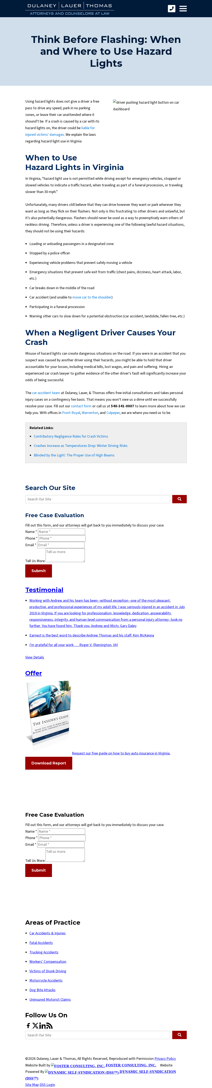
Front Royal (71, 412)
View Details (34, 657)
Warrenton (90, 412)
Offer (33, 673)
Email (30, 545)
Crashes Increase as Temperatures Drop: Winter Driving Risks (81, 445)
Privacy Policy (165, 1058)
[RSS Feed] (49, 1027)
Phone (31, 538)
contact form (81, 406)
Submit (38, 571)
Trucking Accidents (43, 952)
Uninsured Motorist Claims (50, 999)
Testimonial (44, 589)
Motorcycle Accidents (46, 980)
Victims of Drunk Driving (47, 971)
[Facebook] (28, 1027)
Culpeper (113, 412)
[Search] (179, 499)
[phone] (171, 8)
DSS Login (47, 1084)
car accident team (46, 392)
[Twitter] (35, 1027)
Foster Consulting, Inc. (130, 1065)
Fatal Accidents (41, 942)
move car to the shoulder (91, 297)
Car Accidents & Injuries (47, 933)
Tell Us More (35, 561)
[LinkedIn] (42, 1027)
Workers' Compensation (47, 961)
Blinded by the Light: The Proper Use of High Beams (74, 455)
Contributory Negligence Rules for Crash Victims (71, 436)
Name (31, 531)
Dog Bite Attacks (42, 990)
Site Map (32, 1084)
